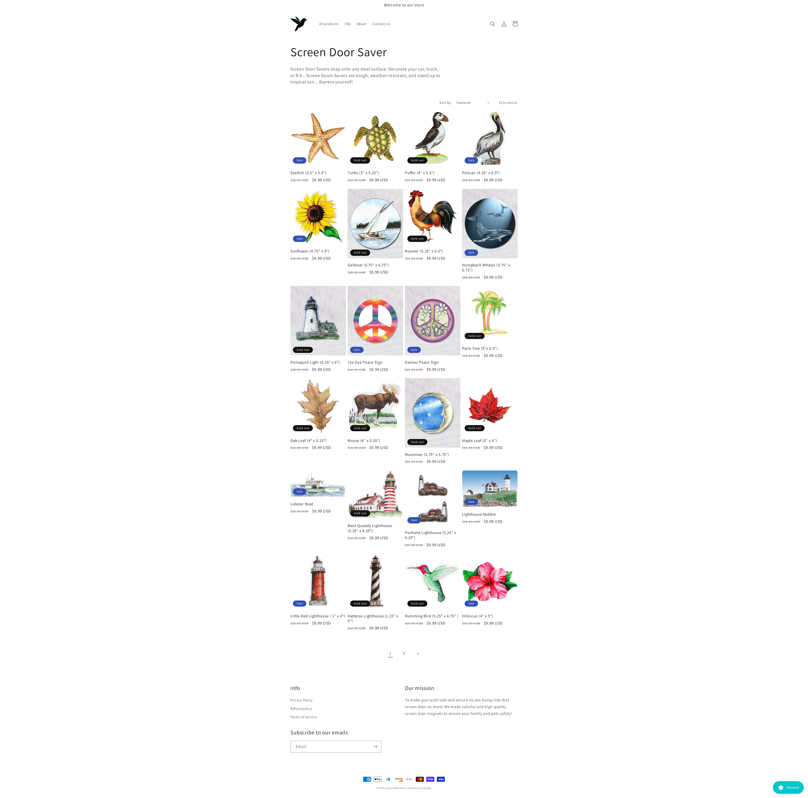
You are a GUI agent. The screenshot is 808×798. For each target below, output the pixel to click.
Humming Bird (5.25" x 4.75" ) (431, 616)
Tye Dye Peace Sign (365, 362)
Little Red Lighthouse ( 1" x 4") (318, 616)
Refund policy (301, 708)
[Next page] (417, 653)
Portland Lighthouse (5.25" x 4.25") (430, 535)
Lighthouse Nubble (479, 514)
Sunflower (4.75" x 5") (310, 251)
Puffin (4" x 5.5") (420, 172)
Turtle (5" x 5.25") (363, 172)
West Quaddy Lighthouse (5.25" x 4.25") (370, 528)
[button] (492, 23)
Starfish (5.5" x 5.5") (308, 172)
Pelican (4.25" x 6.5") (481, 172)
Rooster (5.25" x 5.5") (424, 251)
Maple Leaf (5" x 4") (479, 440)
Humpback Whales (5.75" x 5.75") (486, 267)
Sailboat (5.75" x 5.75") (368, 265)
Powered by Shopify (420, 788)
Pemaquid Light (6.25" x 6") (315, 362)
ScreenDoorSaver (396, 788)
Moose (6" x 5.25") (364, 440)
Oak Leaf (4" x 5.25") (308, 440)
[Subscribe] (375, 747)
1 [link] (390, 653)
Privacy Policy (301, 700)
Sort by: (445, 102)
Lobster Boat (301, 504)
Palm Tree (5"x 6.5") (480, 348)
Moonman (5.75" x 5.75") (427, 454)
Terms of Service (303, 717)
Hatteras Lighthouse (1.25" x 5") (373, 618)
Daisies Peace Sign (422, 362)
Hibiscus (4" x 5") (477, 616)
